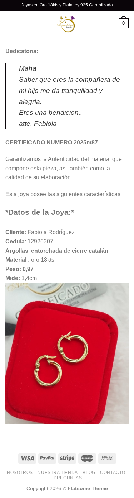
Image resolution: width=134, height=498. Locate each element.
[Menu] (9, 23)
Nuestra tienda (58, 472)
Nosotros (20, 472)
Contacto (112, 472)
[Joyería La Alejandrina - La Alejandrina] (67, 23)
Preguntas (68, 477)
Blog (89, 472)
